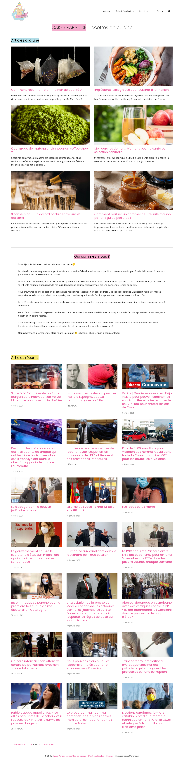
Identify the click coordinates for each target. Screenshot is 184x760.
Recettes (143, 11)
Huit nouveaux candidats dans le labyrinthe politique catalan (91, 553)
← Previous (17, 744)
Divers (160, 11)
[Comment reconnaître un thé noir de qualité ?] (50, 84)
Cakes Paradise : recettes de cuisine (69, 755)
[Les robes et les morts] (147, 501)
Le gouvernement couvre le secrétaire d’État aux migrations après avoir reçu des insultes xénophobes (35, 556)
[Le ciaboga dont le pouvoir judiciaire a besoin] (36, 501)
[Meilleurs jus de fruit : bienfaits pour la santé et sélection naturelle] (133, 142)
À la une (106, 11)
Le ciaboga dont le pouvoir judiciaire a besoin (31, 508)
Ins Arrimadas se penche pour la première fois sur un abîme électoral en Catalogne (35, 606)
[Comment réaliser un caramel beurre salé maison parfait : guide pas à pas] (133, 208)
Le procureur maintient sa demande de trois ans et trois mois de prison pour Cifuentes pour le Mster (89, 718)
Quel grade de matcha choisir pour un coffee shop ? (49, 150)
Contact (109, 755)
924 (46, 744)
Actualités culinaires (125, 11)
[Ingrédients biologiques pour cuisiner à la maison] (133, 84)
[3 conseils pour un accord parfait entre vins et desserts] (50, 208)
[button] (169, 11)
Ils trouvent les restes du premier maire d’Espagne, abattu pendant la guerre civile (91, 396)
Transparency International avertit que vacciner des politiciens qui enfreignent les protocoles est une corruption (144, 666)
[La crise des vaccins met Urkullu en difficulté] (92, 501)
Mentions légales (96, 755)
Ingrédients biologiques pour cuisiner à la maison (131, 90)
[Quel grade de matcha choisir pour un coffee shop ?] (50, 142)
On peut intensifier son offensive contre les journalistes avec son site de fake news (35, 664)
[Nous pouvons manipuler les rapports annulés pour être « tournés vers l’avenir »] (92, 655)
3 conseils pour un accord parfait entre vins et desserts (45, 216)
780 (39, 744)
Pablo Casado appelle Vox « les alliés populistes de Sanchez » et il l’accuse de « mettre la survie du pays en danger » (36, 718)
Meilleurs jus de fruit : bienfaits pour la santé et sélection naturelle (129, 150)
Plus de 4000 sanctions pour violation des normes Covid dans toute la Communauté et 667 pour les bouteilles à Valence (146, 453)
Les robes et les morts (138, 507)
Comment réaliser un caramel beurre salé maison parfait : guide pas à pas (132, 216)
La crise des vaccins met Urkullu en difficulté (91, 508)
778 (30, 744)
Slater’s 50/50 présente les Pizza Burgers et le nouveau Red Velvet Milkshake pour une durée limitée (36, 396)
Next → (53, 744)
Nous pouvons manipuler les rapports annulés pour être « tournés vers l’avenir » (88, 664)
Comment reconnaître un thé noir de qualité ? (46, 90)
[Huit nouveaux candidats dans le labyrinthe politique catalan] (92, 545)
